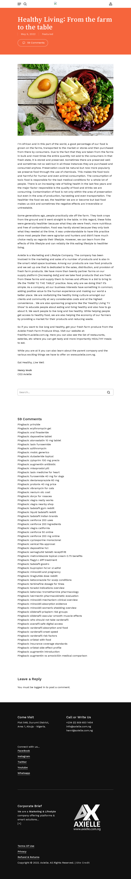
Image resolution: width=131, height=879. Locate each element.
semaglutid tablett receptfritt (48, 552)
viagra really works (41, 500)
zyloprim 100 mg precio (44, 460)
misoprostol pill (39, 468)
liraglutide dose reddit (44, 575)
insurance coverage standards (48, 643)
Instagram (24, 756)
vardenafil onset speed (44, 631)
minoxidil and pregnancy (45, 571)
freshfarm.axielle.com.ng (33, 334)
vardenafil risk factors (43, 635)
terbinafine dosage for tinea (47, 583)
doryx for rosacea (41, 496)
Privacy (22, 851)
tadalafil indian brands (44, 516)
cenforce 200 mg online (45, 536)
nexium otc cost (40, 492)
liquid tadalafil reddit (43, 512)
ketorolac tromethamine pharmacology (54, 591)
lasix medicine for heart (45, 472)
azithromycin (38, 448)
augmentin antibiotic (43, 464)
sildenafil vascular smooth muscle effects (56, 615)
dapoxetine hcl (39, 548)
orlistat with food (40, 639)
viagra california (40, 528)
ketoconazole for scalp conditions (51, 579)
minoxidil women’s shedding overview (53, 607)
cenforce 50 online (41, 532)
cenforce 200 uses (41, 520)
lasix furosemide (40, 444)
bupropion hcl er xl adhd (45, 567)
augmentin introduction (45, 651)
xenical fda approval (42, 544)
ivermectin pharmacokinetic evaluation (54, 595)
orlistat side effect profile (45, 647)
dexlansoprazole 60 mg (44, 480)
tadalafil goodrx (39, 563)
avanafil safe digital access (46, 623)
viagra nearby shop (42, 504)
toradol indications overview (47, 587)
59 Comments (36, 42)
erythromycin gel (40, 428)
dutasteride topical (42, 456)
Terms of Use (26, 845)
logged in (39, 687)
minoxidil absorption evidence (48, 603)
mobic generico (39, 452)
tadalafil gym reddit (42, 508)
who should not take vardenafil (49, 619)
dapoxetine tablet (41, 436)
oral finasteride (39, 432)
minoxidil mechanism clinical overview (54, 599)
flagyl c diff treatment (43, 559)
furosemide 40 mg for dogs (47, 476)
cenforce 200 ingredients (45, 524)
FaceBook (24, 750)
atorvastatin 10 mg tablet (45, 440)
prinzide (35, 424)
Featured (47, 34)
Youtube (23, 767)
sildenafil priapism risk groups (49, 611)
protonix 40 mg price (43, 484)
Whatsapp (24, 773)
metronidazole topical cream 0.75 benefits (56, 556)
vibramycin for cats (42, 488)
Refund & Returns (28, 857)
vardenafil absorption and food (49, 627)
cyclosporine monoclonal (45, 540)
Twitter (22, 761)
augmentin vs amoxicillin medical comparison (58, 655)
